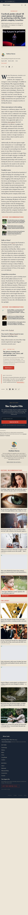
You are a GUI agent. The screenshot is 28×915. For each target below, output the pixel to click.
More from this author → (14, 462)
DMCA (25, 795)
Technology (4, 747)
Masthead (3, 768)
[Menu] (25, 5)
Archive (3, 759)
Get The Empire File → (10, 786)
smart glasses (11, 122)
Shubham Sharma (10, 54)
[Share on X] (6, 67)
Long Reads (4, 757)
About (2, 765)
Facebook (11, 330)
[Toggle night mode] (1, 1)
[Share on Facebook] (13, 389)
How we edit (4, 63)
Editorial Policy (5, 770)
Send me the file (14, 422)
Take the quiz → (8, 367)
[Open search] (22, 5)
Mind (2, 752)
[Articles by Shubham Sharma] (3, 55)
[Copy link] (12, 67)
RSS (9, 789)
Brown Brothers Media (6, 741)
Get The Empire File (9, 1)
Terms (15, 795)
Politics (3, 750)
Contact (3, 775)
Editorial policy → (20, 382)
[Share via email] (16, 389)
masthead (8, 435)
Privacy (10, 795)
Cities (2, 755)
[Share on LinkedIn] (9, 67)
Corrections (4, 773)
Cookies (20, 795)
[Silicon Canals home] (6, 5)
